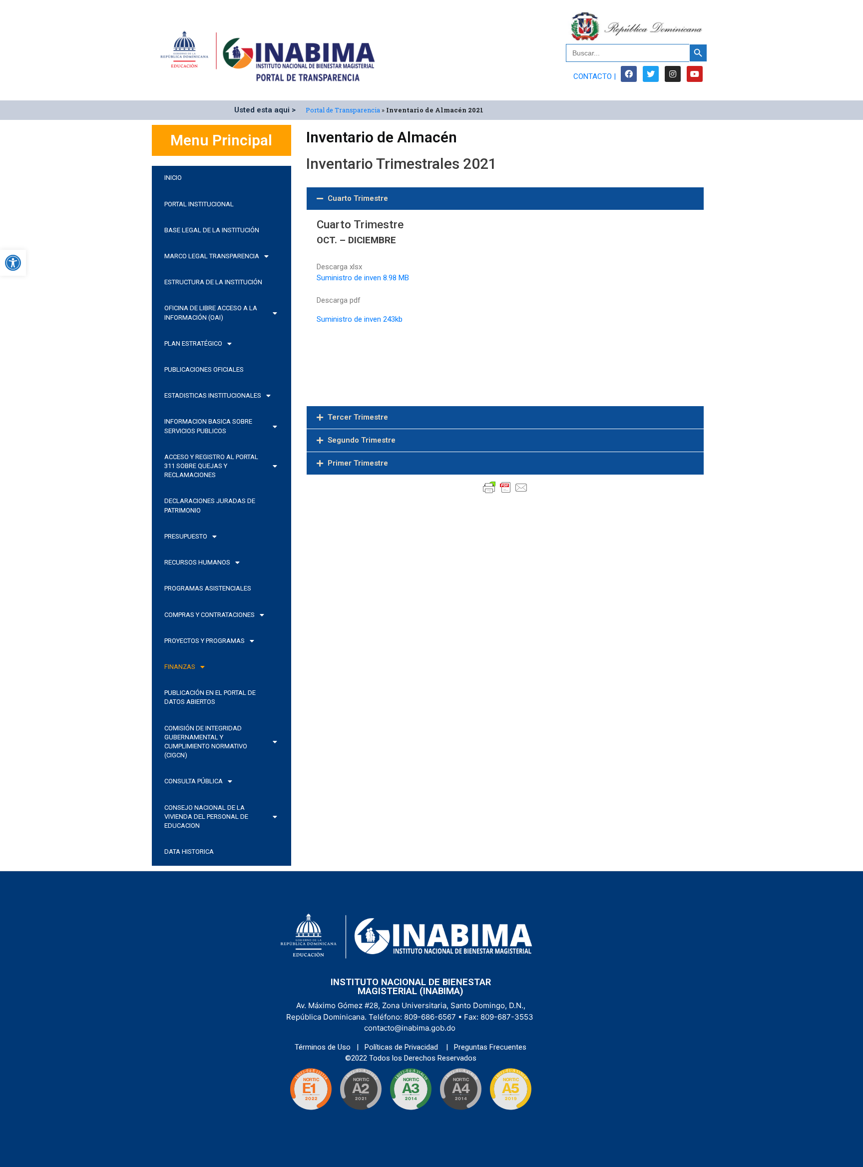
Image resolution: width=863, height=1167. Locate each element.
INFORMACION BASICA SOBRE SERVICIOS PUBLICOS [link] (208, 426)
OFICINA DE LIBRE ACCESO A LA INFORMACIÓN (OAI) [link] (210, 312)
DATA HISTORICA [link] (189, 851)
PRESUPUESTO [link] (185, 536)
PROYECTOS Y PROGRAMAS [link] (204, 640)
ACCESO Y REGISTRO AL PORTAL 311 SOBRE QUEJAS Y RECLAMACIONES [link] (211, 466)
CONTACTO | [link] (594, 76)
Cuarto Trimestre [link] (358, 198)
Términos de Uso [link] (324, 1047)
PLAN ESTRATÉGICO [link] (193, 343)
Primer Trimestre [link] (358, 463)
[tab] (505, 198)
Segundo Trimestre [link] (362, 440)
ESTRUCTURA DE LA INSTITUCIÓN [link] (213, 282)
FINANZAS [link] (179, 666)
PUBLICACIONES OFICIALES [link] (204, 369)
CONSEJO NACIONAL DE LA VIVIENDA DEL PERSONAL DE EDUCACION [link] (206, 816)
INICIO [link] (173, 177)
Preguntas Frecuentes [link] (490, 1047)
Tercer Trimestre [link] (358, 417)
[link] (13, 263)
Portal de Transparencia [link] (343, 110)
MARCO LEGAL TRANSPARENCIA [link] (211, 256)
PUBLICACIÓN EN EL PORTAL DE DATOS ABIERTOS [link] (210, 697)
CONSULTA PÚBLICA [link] (193, 781)
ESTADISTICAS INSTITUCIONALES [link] (212, 395)
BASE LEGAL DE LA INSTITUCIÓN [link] (211, 230)
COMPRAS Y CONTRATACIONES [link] (209, 614)
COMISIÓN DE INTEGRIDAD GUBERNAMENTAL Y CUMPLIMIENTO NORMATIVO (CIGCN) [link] (205, 741)
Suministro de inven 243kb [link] (360, 319)
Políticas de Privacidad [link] (402, 1047)
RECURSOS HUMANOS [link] (197, 562)
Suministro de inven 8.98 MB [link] (364, 277)
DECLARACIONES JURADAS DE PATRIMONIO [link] (209, 505)
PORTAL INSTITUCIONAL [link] (199, 204)
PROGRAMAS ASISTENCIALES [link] (207, 588)
